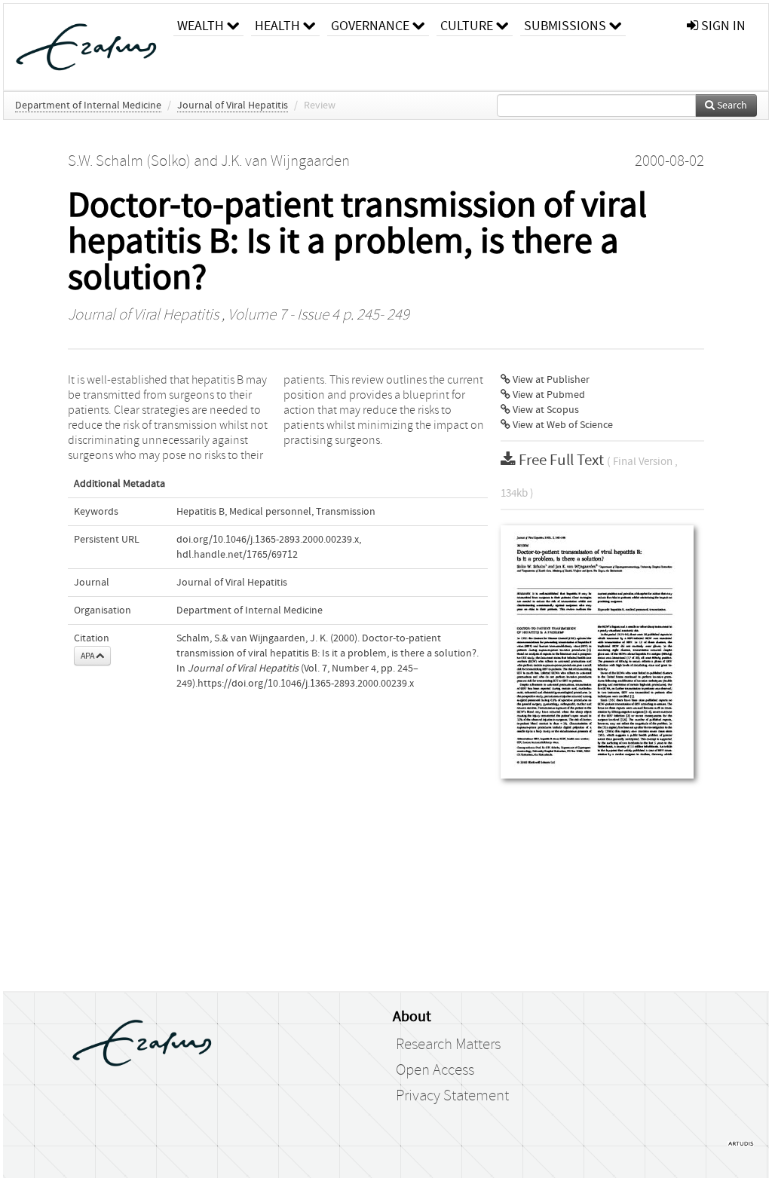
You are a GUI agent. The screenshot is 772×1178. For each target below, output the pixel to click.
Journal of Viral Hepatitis (232, 105)
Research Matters (448, 1045)
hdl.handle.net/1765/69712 (237, 555)
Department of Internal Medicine (88, 105)
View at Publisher (550, 380)
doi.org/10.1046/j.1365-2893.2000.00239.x (267, 540)
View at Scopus (544, 410)
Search (731, 105)
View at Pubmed (547, 395)
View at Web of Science (561, 425)
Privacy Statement (452, 1096)
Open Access (435, 1070)
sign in (722, 26)
